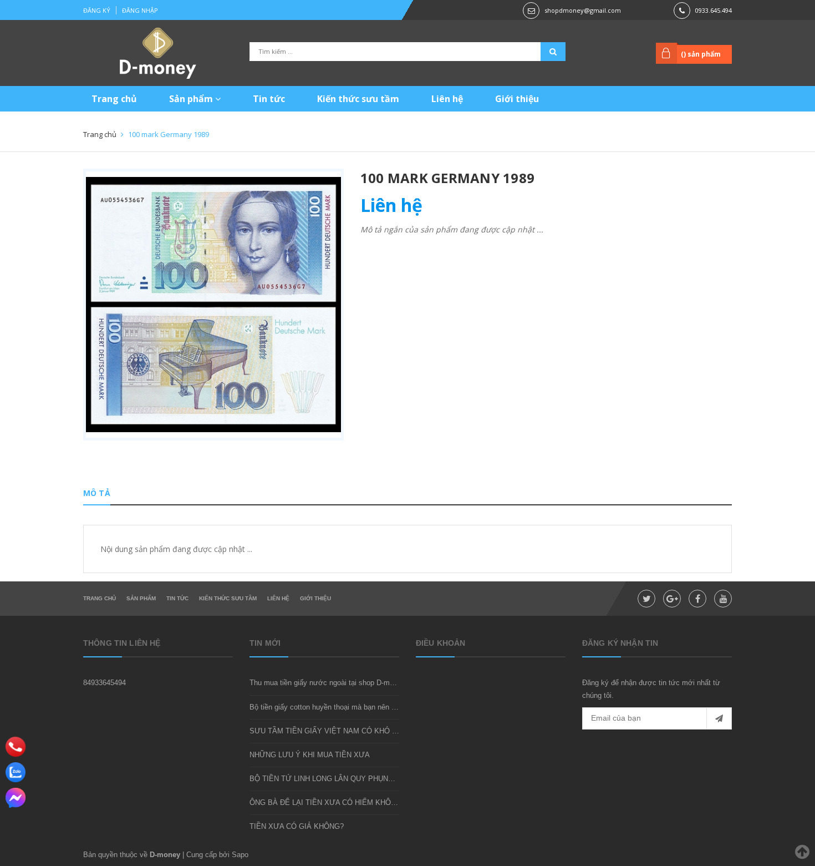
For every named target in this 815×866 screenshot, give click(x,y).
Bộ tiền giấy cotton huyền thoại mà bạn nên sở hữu (332, 707)
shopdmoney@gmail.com (582, 10)
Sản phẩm (192, 99)
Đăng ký (96, 10)
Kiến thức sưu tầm (358, 99)
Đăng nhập (140, 10)
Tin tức (269, 99)
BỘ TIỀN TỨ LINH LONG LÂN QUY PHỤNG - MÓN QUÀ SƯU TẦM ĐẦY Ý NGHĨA (384, 778)
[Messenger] (16, 798)
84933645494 (104, 682)
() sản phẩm (701, 54)
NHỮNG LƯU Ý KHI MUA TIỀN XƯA (309, 755)
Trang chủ (114, 99)
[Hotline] (16, 747)
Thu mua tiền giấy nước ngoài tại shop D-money (327, 682)
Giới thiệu (517, 99)
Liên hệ (447, 99)
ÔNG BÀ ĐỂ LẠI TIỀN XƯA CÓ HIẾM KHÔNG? (327, 802)
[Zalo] (16, 772)
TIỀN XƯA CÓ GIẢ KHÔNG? (296, 826)
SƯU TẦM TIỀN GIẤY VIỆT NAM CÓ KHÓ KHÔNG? (335, 731)
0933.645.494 (713, 10)
